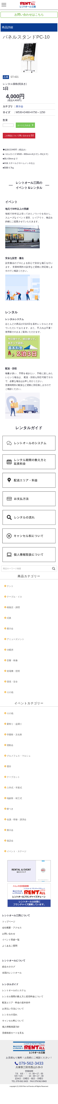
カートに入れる (23, 125)
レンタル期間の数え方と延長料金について (22, 996)
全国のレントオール (12, 972)
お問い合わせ (8, 933)
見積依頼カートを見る (13, 1033)
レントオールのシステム (14, 990)
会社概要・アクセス (12, 927)
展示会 (19, 106)
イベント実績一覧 (10, 939)
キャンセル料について (13, 1020)
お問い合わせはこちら (29, 14)
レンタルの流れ (9, 1014)
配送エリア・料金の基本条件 (16, 1002)
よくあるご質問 (9, 945)
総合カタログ (8, 966)
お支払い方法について (13, 1008)
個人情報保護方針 (10, 1026)
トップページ (8, 921)
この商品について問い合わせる (17, 136)
